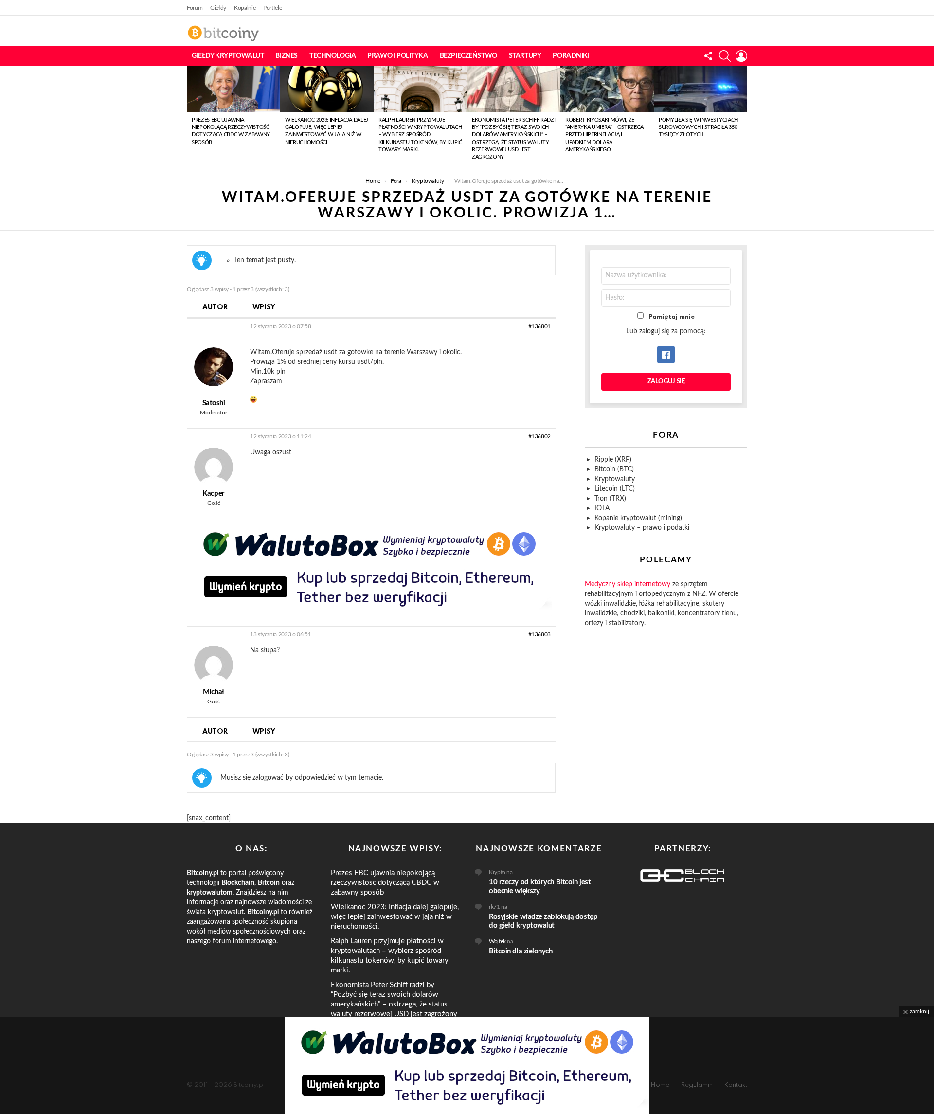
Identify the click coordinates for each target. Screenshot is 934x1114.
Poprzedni (192, 116)
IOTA (602, 508)
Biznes (286, 56)
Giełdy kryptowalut (228, 56)
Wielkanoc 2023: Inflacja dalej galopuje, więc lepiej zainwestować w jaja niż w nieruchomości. (395, 916)
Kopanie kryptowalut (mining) (638, 518)
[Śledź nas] (708, 56)
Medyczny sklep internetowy (627, 584)
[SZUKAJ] (725, 56)
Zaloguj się (666, 381)
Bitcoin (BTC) (614, 469)
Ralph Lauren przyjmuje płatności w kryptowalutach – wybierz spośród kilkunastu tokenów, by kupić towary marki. (420, 135)
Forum (194, 8)
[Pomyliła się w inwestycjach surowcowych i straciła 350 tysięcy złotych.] (700, 89)
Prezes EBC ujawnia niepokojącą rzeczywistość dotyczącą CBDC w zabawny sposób (385, 882)
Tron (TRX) (610, 498)
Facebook (666, 354)
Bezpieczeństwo (468, 56)
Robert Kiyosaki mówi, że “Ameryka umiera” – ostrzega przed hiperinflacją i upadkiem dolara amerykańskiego (604, 135)
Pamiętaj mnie (671, 317)
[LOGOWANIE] (741, 56)
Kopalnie (244, 8)
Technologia (332, 56)
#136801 (539, 326)
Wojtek (497, 941)
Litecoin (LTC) (614, 488)
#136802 (539, 436)
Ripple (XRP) (612, 459)
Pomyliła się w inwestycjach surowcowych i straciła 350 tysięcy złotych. (698, 127)
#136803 (539, 634)
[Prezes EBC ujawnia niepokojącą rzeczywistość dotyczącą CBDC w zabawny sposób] (233, 89)
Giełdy (218, 8)
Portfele (272, 8)
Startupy (525, 56)
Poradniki (571, 56)
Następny (742, 116)
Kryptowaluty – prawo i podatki (641, 527)
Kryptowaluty (614, 479)
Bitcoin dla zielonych (521, 951)
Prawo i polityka (397, 56)
